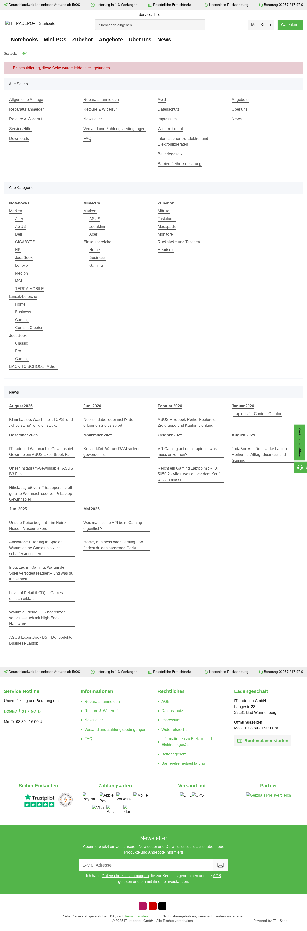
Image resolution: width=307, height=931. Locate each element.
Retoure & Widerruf (25, 119)
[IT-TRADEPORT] (6, 39)
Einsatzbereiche (23, 296)
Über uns (240, 109)
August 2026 (21, 406)
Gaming (22, 320)
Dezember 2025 (23, 435)
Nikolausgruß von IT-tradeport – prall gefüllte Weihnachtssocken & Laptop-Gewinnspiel (41, 493)
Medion (21, 273)
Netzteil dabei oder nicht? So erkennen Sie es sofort (108, 422)
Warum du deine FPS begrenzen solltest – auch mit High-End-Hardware (37, 618)
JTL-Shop (280, 920)
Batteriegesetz (170, 154)
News (164, 39)
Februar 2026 (170, 406)
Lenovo (21, 265)
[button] (261, 25)
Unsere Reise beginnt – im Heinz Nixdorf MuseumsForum (37, 526)
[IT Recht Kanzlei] (65, 799)
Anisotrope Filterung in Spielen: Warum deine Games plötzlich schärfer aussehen (36, 548)
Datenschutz (168, 109)
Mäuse (163, 211)
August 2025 (243, 435)
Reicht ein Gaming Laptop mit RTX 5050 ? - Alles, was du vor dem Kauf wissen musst (188, 474)
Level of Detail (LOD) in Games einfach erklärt (36, 596)
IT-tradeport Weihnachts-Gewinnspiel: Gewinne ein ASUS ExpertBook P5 (41, 452)
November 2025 (97, 435)
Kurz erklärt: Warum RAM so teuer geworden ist (112, 452)
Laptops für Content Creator (257, 414)
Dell (18, 234)
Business (23, 312)
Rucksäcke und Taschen (179, 242)
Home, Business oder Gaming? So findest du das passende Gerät (113, 545)
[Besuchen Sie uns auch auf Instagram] (143, 906)
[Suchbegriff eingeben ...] (203, 22)
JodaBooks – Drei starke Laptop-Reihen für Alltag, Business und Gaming (260, 454)
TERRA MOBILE (29, 289)
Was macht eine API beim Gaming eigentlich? (112, 526)
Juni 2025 (18, 509)
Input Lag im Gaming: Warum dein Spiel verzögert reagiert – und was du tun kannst (41, 573)
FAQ (87, 138)
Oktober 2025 (170, 435)
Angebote (111, 39)
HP (18, 250)
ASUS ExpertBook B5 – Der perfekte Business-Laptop (40, 640)
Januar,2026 (243, 406)
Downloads (19, 138)
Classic (21, 343)
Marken (15, 211)
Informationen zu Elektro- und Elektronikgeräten (183, 141)
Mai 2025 (91, 509)
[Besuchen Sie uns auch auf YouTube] (152, 906)
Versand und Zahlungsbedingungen (114, 129)
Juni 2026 (92, 406)
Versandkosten (136, 916)
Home (20, 304)
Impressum (167, 119)
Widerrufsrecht (170, 129)
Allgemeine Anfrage (26, 100)
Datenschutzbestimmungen (125, 876)
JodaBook (24, 258)
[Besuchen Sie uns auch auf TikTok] (162, 906)
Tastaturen (167, 219)
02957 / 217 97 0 (22, 711)
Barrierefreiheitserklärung (179, 164)
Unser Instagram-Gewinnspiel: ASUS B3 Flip (41, 471)
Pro (18, 351)
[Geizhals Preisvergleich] (268, 799)
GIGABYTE (25, 242)
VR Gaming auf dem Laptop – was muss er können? (187, 452)
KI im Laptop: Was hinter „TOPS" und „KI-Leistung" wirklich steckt (41, 422)
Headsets (166, 250)
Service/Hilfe (149, 14)
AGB (162, 100)
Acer (19, 219)
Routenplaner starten (265, 740)
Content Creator (28, 328)
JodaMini (97, 226)
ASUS (20, 226)
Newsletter (92, 119)
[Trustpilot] (39, 800)
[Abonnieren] (220, 865)
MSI (18, 281)
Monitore (165, 234)
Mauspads (167, 226)
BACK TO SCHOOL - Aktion (33, 366)
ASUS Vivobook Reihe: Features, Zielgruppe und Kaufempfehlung (187, 422)
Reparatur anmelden (27, 109)
